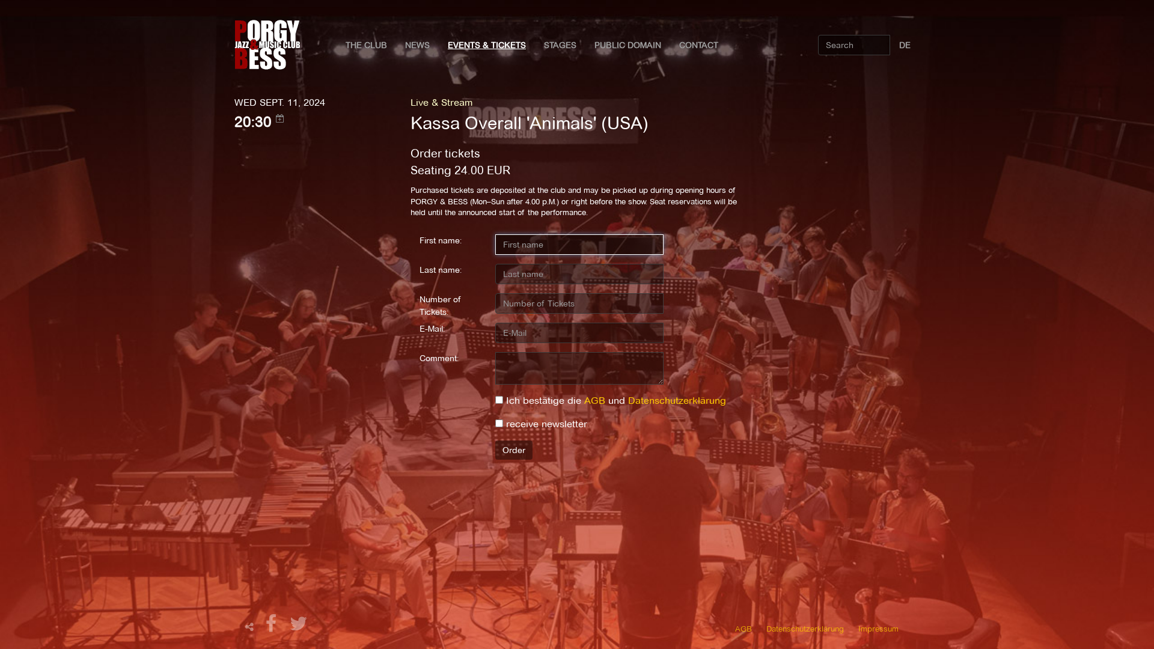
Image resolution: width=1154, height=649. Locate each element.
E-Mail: (432, 328)
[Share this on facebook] (273, 627)
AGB (594, 400)
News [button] (417, 45)
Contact (698, 45)
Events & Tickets (487, 45)
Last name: (441, 269)
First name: (441, 240)
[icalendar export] (280, 118)
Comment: (439, 358)
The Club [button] (366, 45)
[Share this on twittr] (299, 627)
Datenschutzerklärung (677, 400)
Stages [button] (560, 45)
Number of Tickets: (440, 305)
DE (905, 45)
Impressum (878, 628)
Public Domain (627, 45)
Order (513, 450)
